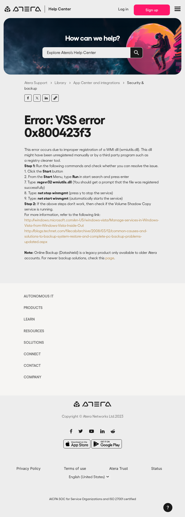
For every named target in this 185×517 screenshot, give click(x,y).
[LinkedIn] (46, 98)
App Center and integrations (96, 83)
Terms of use (75, 468)
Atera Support (35, 83)
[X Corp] (37, 98)
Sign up (152, 10)
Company (32, 377)
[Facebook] (28, 98)
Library (60, 83)
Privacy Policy (28, 468)
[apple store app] (76, 444)
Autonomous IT (39, 296)
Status (156, 468)
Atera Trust (118, 468)
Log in (123, 9)
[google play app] (106, 444)
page (109, 258)
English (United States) (87, 477)
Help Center (60, 9)
